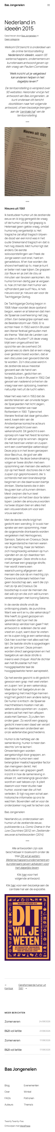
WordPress (25, 1125)
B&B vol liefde (13, 1030)
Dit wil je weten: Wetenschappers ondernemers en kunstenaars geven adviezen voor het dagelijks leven (27, 861)
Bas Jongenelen (14, 5)
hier (24, 874)
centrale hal (27, 111)
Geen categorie (12, 39)
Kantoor (9, 988)
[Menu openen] (48, 5)
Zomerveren (12, 1021)
